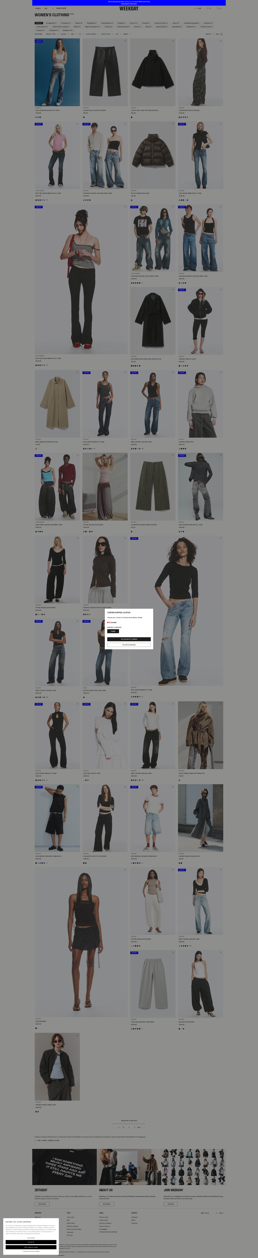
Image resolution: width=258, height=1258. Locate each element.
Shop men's (133, 3)
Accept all (31, 1242)
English (113, 631)
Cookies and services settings (31, 1251)
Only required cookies (31, 1247)
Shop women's (125, 3)
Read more (31, 1238)
